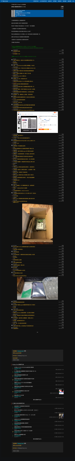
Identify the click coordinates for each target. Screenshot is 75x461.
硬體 (19, 351)
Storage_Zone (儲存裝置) (21, 4)
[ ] (17, 368)
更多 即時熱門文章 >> (37, 439)
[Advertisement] (37, 340)
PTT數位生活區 (14, 4)
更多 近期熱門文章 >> (37, 399)
